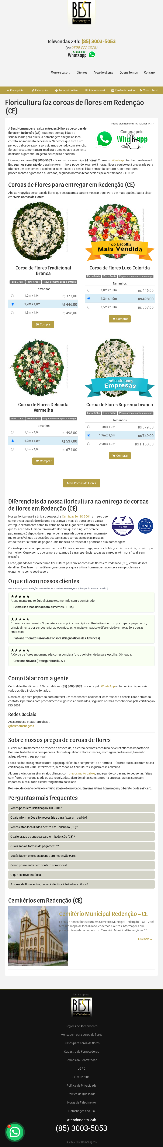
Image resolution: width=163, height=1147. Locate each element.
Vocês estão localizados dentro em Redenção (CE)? (44, 827)
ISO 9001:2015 (81, 1077)
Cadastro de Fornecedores (81, 1051)
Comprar (45, 324)
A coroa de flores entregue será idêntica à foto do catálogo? (49, 884)
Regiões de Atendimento (81, 1026)
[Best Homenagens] (81, 17)
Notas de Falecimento (81, 1102)
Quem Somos (129, 72)
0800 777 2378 (84, 48)
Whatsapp (118, 160)
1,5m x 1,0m (32, 312)
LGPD (81, 1068)
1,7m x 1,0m (107, 435)
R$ (69, 295)
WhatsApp (108, 686)
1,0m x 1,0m (32, 295)
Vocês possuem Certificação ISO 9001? (36, 808)
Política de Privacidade (81, 1085)
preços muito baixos (82, 773)
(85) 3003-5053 (98, 41)
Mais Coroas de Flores (81, 483)
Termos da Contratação (81, 1060)
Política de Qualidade (81, 1094)
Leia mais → (145, 938)
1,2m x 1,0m (32, 304)
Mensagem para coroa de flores (81, 1035)
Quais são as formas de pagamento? (34, 846)
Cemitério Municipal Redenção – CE (103, 914)
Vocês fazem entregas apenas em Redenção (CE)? (43, 856)
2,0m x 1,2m (107, 444)
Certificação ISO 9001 (76, 516)
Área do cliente (103, 72)
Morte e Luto (59, 72)
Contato (149, 72)
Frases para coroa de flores (82, 1043)
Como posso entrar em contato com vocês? (38, 865)
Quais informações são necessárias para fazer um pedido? (48, 817)
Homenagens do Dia (81, 1111)
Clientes (82, 72)
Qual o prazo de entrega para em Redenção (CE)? (42, 836)
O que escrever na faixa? (26, 875)
